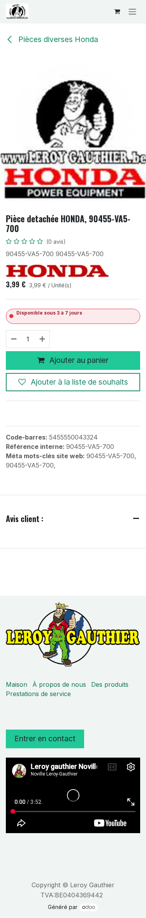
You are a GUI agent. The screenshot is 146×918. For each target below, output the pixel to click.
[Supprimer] (13, 339)
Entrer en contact (45, 738)
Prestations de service (38, 694)
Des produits (109, 684)
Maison (16, 684)
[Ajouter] (42, 339)
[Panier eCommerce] (117, 11)
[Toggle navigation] (132, 11)
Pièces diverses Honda (57, 39)
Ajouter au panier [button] (78, 360)
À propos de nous (59, 684)
